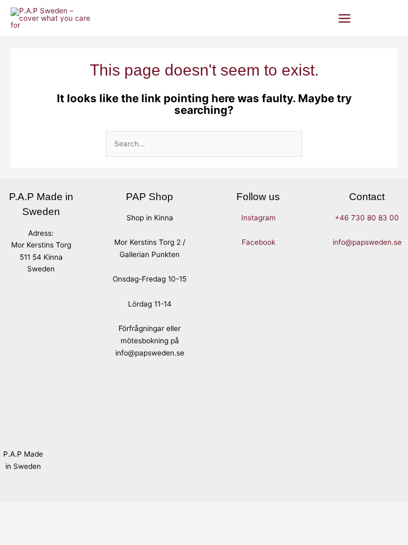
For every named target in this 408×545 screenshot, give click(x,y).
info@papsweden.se (367, 242)
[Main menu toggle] (345, 18)
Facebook (258, 242)
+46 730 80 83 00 (367, 217)
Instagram (258, 217)
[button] (372, 18)
